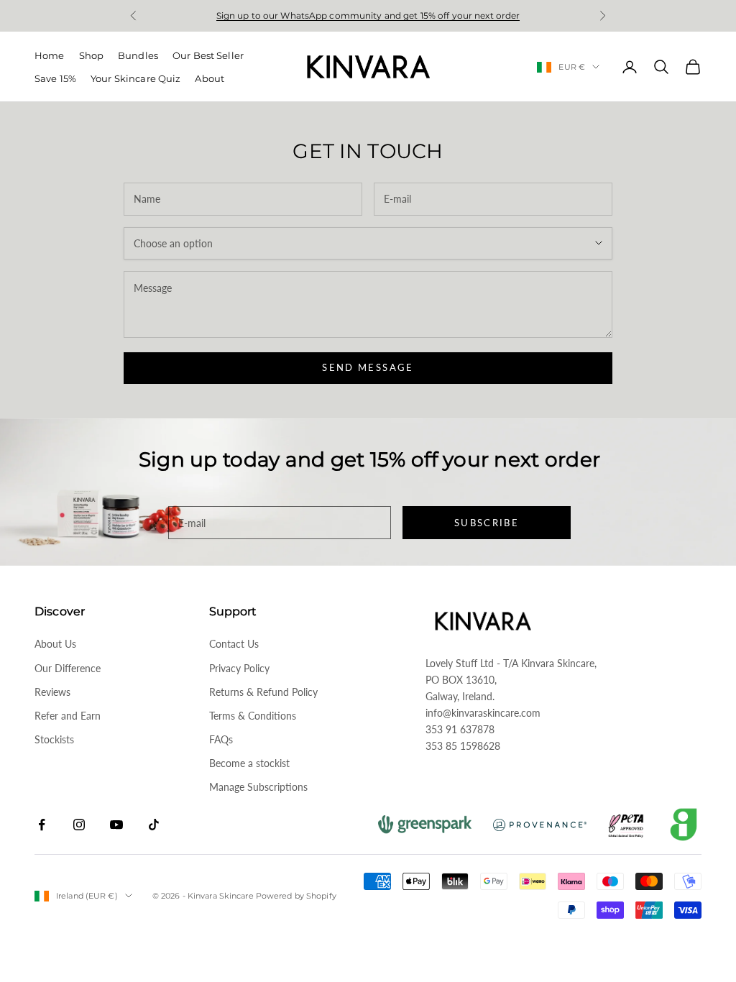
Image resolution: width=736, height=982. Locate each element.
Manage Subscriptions (258, 787)
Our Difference (67, 668)
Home (49, 55)
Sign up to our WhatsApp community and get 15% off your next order (368, 15)
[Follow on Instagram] (79, 824)
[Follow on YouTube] (116, 824)
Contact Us (234, 644)
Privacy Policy (239, 668)
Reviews (52, 692)
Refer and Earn (67, 716)
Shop (91, 55)
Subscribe (486, 522)
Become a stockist (249, 763)
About (209, 78)
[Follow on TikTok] (154, 824)
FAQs (221, 739)
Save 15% (55, 78)
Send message (367, 367)
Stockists (54, 739)
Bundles (138, 55)
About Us (55, 644)
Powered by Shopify (296, 896)
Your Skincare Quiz (135, 78)
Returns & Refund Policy (263, 692)
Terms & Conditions (252, 716)
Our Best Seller (208, 55)
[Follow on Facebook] (41, 824)
